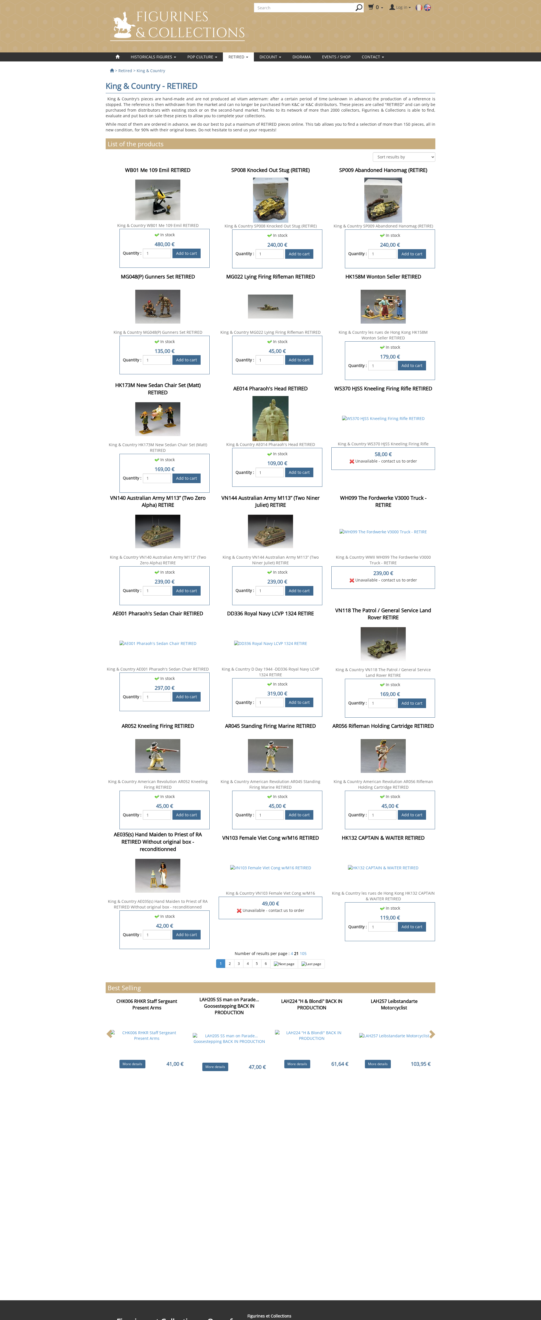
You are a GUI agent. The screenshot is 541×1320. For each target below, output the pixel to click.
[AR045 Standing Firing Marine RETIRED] (270, 755)
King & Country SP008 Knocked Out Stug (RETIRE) (271, 226)
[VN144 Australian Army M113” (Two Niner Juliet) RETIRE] (270, 531)
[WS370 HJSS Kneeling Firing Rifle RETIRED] (383, 418)
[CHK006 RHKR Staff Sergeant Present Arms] (147, 1035)
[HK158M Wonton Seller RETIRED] (383, 306)
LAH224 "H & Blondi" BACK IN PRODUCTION (311, 1004)
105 (303, 953)
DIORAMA (301, 56)
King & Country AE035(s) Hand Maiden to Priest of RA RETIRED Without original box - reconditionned (158, 904)
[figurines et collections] (112, 70)
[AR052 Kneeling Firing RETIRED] (157, 755)
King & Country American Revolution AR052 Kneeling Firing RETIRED (158, 784)
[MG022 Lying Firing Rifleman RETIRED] (270, 306)
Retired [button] (237, 56)
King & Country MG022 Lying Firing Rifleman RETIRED (270, 332)
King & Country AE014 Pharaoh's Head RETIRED (270, 444)
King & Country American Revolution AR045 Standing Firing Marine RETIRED (270, 784)
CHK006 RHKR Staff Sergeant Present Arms (146, 1004)
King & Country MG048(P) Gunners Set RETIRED (158, 332)
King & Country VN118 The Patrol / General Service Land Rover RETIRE (383, 672)
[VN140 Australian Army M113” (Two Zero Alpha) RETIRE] (157, 531)
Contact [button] (371, 56)
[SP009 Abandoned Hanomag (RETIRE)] (383, 199)
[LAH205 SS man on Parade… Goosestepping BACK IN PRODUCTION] (229, 1038)
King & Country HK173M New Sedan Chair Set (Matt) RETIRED (158, 447)
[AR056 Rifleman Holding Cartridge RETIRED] (383, 755)
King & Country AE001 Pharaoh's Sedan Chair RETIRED (158, 669)
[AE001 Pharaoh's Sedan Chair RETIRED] (157, 643)
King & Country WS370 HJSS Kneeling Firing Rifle (383, 443)
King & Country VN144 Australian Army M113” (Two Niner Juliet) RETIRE (271, 559)
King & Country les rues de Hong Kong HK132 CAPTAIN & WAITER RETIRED (383, 895)
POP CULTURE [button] (200, 56)
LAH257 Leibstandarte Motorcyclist (394, 1004)
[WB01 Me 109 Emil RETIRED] (157, 199)
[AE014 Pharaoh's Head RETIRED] (270, 418)
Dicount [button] (269, 56)
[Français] (419, 7)
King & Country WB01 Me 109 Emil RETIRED (158, 225)
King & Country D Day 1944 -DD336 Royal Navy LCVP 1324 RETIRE (270, 671)
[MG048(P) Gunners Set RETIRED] (157, 306)
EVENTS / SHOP (336, 56)
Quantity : (132, 253)
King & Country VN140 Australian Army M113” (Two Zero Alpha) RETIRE (158, 559)
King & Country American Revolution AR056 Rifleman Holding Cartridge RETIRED (383, 784)
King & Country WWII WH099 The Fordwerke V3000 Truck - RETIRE (383, 559)
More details (132, 1064)
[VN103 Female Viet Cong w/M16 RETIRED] (270, 867)
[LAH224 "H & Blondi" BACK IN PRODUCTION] (312, 1035)
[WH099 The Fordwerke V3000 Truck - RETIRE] (383, 531)
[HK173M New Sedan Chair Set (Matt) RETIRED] (157, 418)
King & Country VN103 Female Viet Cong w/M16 (270, 893)
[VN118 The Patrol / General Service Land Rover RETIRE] (383, 643)
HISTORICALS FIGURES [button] (152, 56)
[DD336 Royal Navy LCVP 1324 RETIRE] (270, 643)
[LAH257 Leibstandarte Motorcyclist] (394, 1035)
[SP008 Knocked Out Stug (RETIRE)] (270, 199)
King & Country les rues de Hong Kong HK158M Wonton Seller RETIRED (383, 335)
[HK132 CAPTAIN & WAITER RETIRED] (383, 867)
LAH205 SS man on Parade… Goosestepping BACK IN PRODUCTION (229, 1006)
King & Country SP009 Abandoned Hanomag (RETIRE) (383, 226)
